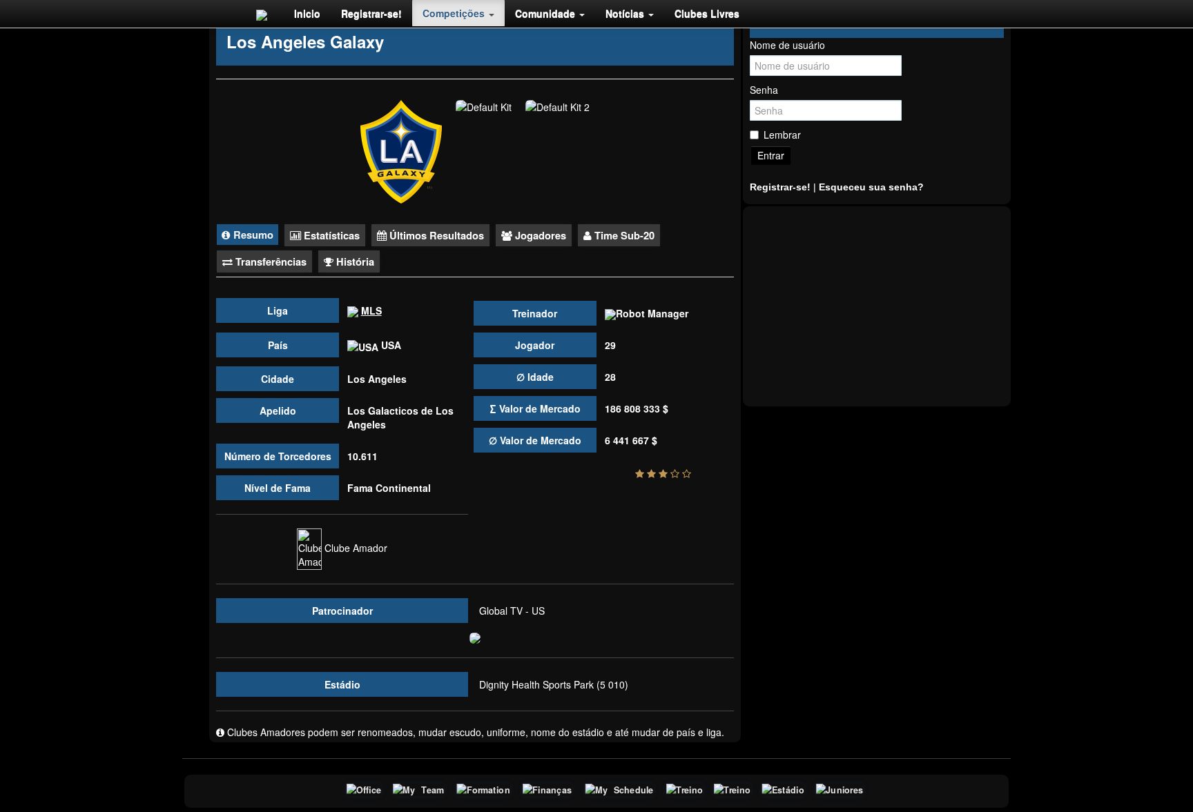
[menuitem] (307, 13)
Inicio (307, 13)
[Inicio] (261, 14)
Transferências (270, 261)
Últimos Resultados (435, 235)
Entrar (770, 155)
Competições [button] (455, 13)
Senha (764, 90)
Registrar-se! (371, 13)
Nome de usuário (787, 45)
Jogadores (539, 235)
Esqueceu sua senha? (871, 186)
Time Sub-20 (623, 235)
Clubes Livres (707, 13)
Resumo (252, 234)
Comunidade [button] (546, 13)
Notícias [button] (626, 13)
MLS (371, 310)
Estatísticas (330, 235)
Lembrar (782, 134)
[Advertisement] (877, 306)
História (353, 261)
